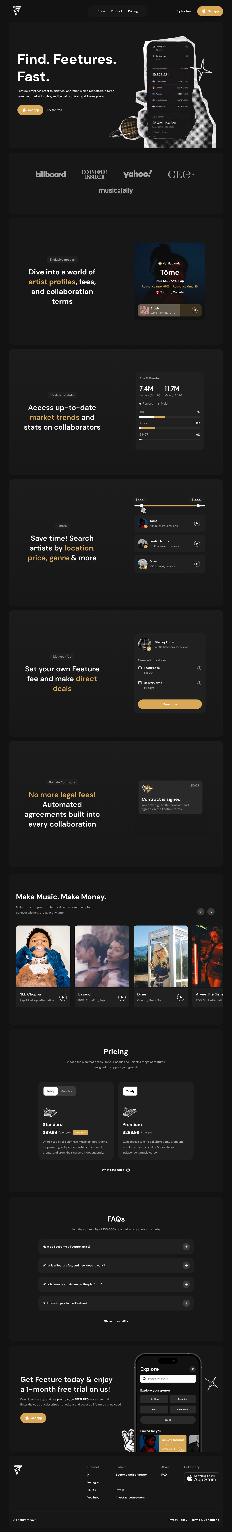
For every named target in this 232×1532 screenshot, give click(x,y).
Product (116, 11)
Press (101, 11)
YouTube (93, 1497)
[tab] (51, 1091)
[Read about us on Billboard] (51, 175)
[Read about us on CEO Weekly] (181, 175)
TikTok (91, 1490)
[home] (25, 11)
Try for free (183, 11)
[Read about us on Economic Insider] (94, 175)
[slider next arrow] (211, 911)
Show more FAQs (116, 1321)
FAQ (164, 1475)
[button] (200, 911)
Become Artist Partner (131, 1475)
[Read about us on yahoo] (138, 175)
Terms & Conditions (205, 1520)
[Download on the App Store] (201, 1478)
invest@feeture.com (130, 1497)
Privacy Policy (177, 1520)
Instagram (94, 1482)
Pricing (133, 11)
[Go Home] (26, 1470)
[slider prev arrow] (200, 911)
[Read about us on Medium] (116, 191)
